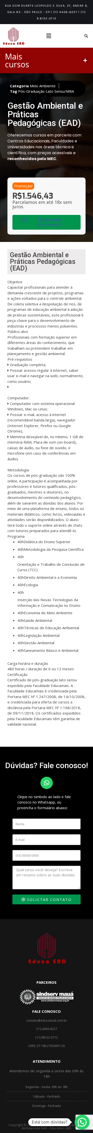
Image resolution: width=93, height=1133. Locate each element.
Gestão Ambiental (39, 642)
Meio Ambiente (43, 85)
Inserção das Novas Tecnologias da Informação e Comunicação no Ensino (48, 602)
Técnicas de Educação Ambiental (51, 627)
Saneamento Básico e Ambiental (51, 650)
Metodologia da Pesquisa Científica (54, 549)
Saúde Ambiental (38, 620)
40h (20, 541)
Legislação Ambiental (42, 635)
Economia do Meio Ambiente (48, 612)
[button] (85, 60)
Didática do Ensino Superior (47, 541)
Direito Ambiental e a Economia (50, 577)
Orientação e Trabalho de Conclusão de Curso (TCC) (51, 567)
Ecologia (31, 584)
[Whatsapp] (46, 783)
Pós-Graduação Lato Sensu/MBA (46, 91)
